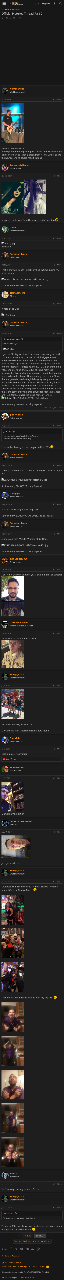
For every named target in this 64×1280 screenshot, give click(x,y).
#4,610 (60, 534)
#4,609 (60, 504)
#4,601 (60, 99)
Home (41, 1266)
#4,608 (60, 465)
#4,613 (60, 685)
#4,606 (60, 333)
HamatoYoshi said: (11, 339)
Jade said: (7, 431)
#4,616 (60, 832)
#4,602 (60, 176)
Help (34, 1266)
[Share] (54, 99)
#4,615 (60, 778)
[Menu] (4, 3)
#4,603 (60, 238)
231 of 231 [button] (40, 1235)
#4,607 (60, 425)
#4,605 (60, 303)
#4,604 (60, 265)
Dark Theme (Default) (13, 1262)
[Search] (60, 3)
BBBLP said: (8, 1213)
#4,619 (60, 1207)
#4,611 (60, 569)
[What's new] (54, 3)
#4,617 (60, 881)
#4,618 (60, 1184)
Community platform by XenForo (25, 1272)
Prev (29, 1235)
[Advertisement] (32, 53)
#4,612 (60, 633)
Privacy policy (24, 1266)
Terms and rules (9, 1266)
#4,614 (60, 749)
